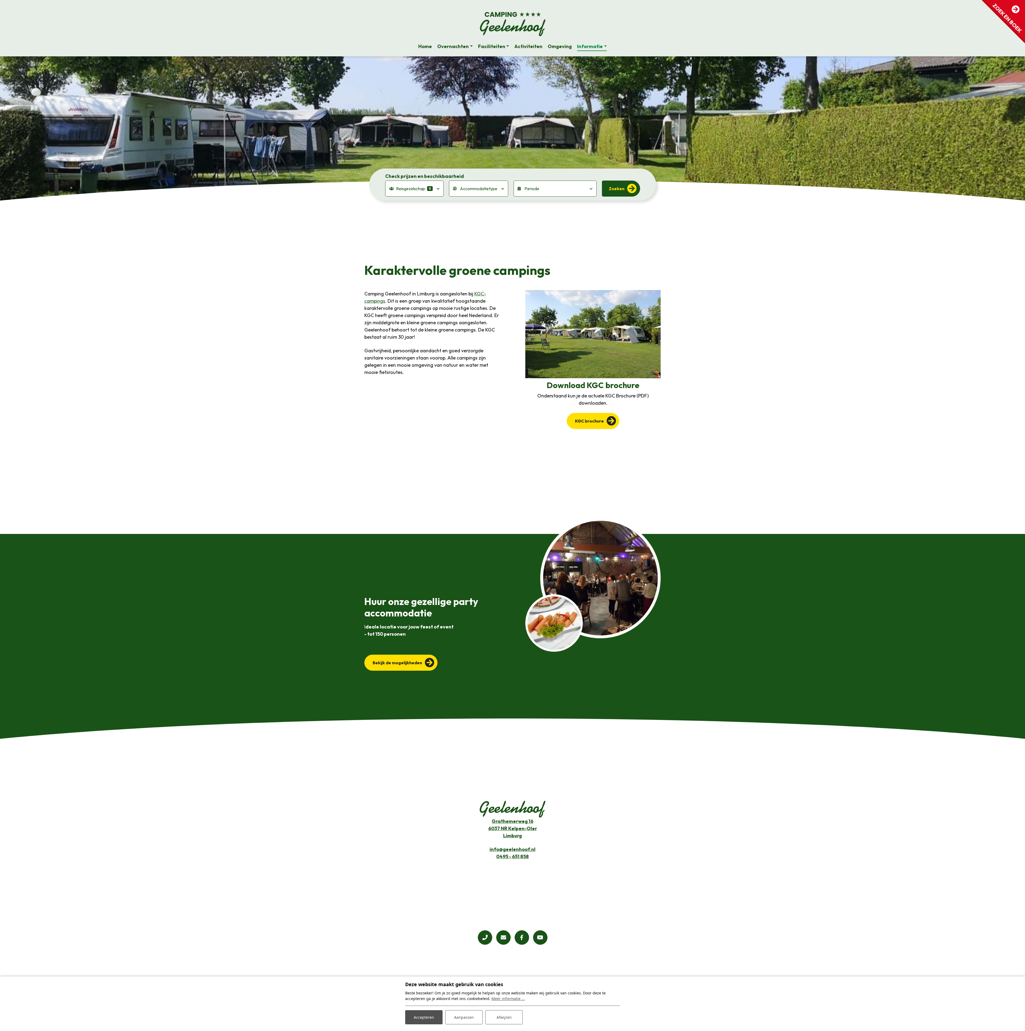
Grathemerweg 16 (512, 821)
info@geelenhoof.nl (512, 849)
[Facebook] (522, 937)
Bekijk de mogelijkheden (397, 662)
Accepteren (424, 1017)
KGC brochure (589, 421)
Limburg (512, 836)
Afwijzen (504, 1017)
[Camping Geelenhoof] (512, 24)
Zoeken (616, 188)
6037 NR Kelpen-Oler (512, 828)
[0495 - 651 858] (485, 937)
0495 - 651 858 (512, 856)
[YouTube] (540, 937)
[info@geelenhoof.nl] (503, 937)
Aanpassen (464, 1017)
